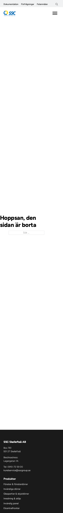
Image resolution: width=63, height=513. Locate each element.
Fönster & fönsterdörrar (16, 484)
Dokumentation (11, 4)
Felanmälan (42, 4)
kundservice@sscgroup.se (17, 470)
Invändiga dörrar (12, 489)
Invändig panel (11, 503)
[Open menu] (54, 13)
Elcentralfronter (12, 508)
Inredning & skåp (12, 498)
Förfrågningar (27, 4)
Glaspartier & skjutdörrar (16, 494)
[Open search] (56, 4)
